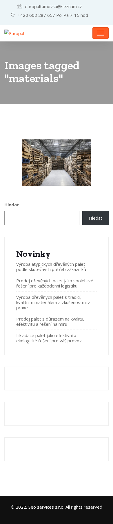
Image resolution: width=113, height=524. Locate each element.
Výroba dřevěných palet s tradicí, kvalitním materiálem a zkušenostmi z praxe (53, 302)
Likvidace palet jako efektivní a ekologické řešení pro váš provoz (49, 337)
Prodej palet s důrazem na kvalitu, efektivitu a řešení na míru (50, 321)
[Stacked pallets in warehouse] (56, 162)
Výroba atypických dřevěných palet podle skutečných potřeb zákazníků (51, 266)
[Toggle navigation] (100, 33)
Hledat (11, 205)
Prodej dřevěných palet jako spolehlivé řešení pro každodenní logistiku (54, 283)
